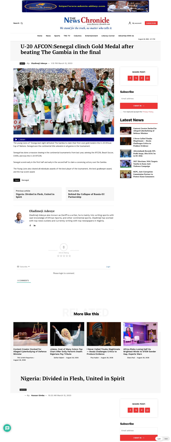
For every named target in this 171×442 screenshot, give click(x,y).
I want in (137, 106)
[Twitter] (135, 78)
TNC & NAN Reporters (25, 358)
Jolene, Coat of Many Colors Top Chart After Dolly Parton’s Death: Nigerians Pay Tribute (66, 351)
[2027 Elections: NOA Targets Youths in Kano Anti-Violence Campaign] (125, 164)
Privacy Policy (148, 112)
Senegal (25, 180)
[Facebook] (30, 225)
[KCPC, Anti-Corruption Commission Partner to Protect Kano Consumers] (125, 174)
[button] (18, 23)
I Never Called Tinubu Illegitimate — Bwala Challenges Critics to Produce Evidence (142, 142)
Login (108, 266)
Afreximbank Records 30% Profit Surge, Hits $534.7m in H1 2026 (144, 153)
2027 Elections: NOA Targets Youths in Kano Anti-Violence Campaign (145, 163)
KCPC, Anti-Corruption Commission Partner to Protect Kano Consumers (143, 174)
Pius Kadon (95, 358)
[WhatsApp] (147, 78)
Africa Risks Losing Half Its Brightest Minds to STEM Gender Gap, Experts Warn (139, 351)
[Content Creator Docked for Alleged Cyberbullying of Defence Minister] (125, 131)
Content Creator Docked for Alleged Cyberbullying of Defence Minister (145, 130)
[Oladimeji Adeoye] (19, 217)
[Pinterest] (141, 78)
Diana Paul (131, 358)
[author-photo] (15, 357)
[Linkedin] (34, 225)
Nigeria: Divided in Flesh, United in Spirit (35, 195)
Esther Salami (59, 358)
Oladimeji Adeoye (39, 63)
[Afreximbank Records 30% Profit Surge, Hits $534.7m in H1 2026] (125, 153)
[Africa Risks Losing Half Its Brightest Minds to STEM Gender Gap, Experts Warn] (140, 334)
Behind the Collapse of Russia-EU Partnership (86, 195)
